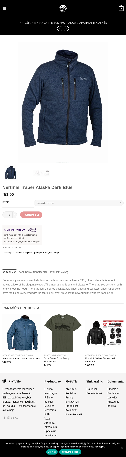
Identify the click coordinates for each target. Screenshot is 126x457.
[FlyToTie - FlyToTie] (63, 8)
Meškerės (50, 410)
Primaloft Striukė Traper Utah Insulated (100, 360)
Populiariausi (94, 393)
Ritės (47, 414)
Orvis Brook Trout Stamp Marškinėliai (56, 360)
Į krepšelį (31, 214)
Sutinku (52, 451)
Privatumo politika (70, 451)
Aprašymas (9, 272)
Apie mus (70, 389)
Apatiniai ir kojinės (93, 22)
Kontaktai (70, 393)
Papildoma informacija (33, 272)
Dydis (6, 202)
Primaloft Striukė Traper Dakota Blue (21, 358)
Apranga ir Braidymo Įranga (55, 22)
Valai (47, 418)
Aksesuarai (51, 427)
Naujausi (91, 389)
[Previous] (2, 343)
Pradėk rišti (72, 406)
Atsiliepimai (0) (59, 272)
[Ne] (122, 449)
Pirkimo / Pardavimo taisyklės (113, 393)
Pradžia (25, 22)
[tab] (9, 272)
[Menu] (4, 8)
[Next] (123, 343)
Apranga (49, 422)
